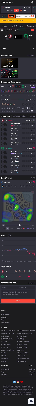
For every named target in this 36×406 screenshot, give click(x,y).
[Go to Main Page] (5, 2)
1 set (3, 48)
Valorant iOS (21, 344)
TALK (2, 356)
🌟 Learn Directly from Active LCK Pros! (12, 20)
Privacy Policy (5, 369)
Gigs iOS (19, 350)
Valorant (4, 336)
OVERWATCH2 (5, 339)
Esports (3, 358)
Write (18, 301)
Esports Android (22, 358)
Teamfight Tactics (6, 333)
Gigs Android (21, 347)
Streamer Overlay (6, 350)
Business (32, 369)
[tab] (6, 116)
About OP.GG (5, 314)
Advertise (32, 372)
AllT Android (21, 336)
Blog (2, 320)
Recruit (31, 375)
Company (4, 317)
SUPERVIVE (5, 344)
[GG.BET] (11, 16)
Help (2, 372)
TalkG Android (21, 353)
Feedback (4, 375)
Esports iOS (20, 361)
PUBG (3, 342)
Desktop (3, 347)
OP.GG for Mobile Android (25, 331)
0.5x (4, 228)
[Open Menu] (32, 2)
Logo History (5, 323)
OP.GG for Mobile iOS (23, 333)
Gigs (2, 361)
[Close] (33, 20)
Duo (2, 353)
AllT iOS (19, 339)
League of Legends (7, 331)
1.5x (11, 228)
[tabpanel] (18, 146)
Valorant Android (22, 342)
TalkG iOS (20, 356)
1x (7, 228)
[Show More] (11, 2)
